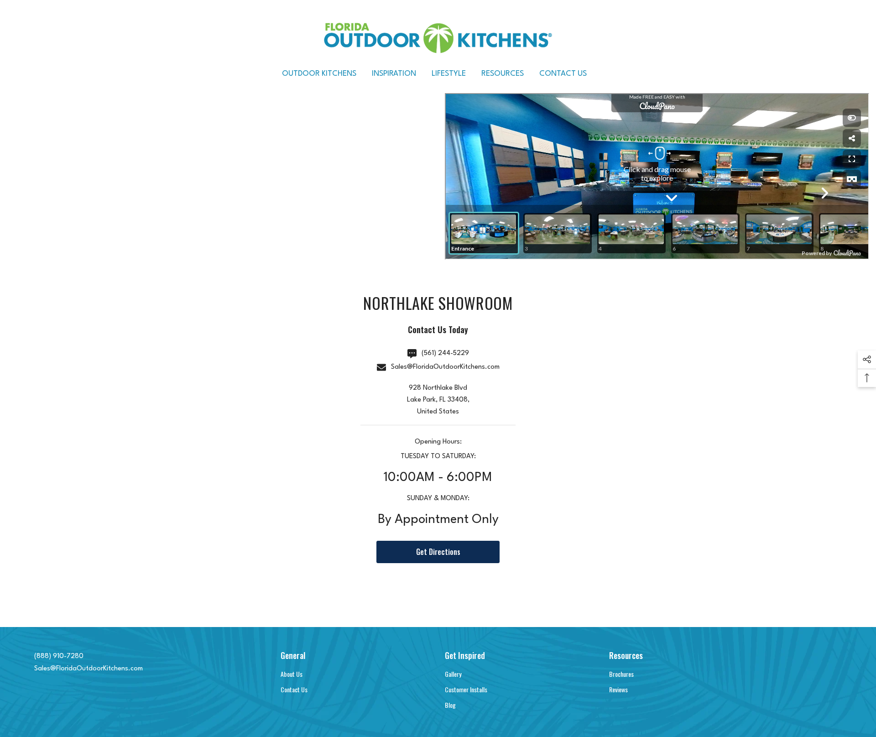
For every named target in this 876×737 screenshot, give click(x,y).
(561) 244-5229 (445, 353)
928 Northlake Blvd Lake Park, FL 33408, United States (438, 400)
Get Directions (438, 551)
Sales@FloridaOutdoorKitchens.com (445, 367)
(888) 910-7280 (58, 656)
